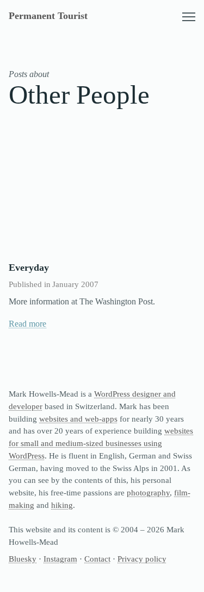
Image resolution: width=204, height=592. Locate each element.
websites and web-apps (78, 418)
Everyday (29, 267)
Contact (97, 558)
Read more (27, 323)
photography (148, 492)
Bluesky (22, 558)
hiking (62, 505)
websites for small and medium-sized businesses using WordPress (101, 443)
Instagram (60, 558)
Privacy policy (142, 558)
